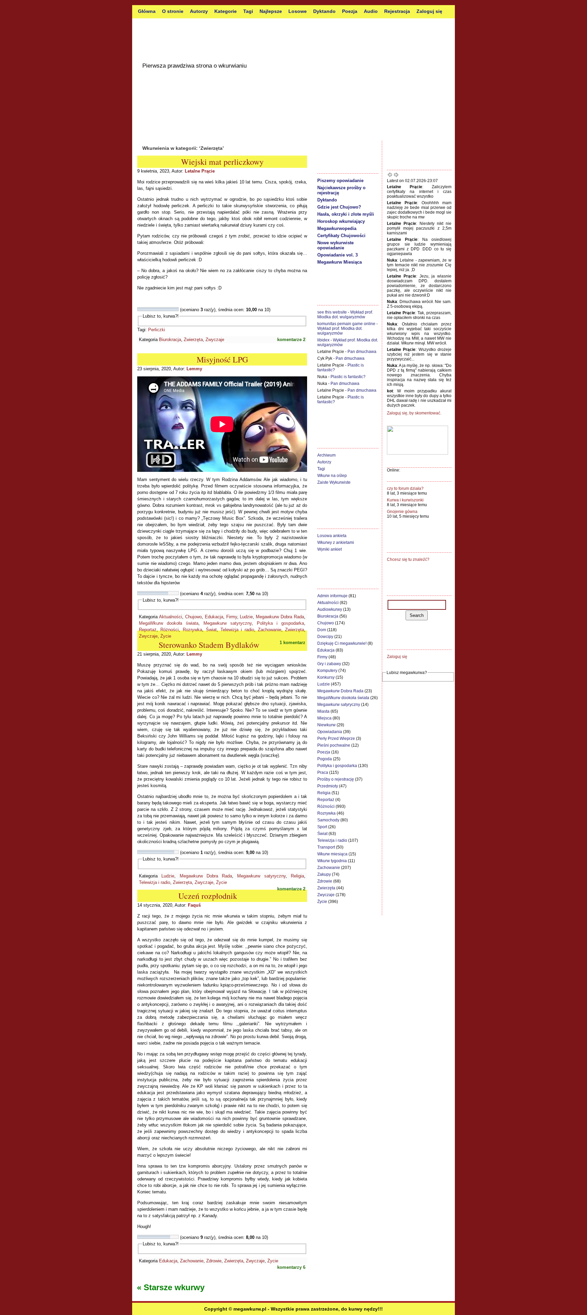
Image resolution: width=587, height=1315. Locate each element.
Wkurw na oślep (332, 475)
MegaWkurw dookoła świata (168, 623)
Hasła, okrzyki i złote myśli (345, 214)
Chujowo (193, 616)
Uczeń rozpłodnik (207, 895)
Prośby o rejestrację (335, 779)
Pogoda (324, 759)
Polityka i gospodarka (280, 623)
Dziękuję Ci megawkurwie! (342, 643)
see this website (332, 312)
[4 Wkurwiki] (152, 309)
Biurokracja (170, 339)
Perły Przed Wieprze (336, 738)
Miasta (323, 711)
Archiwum (326, 455)
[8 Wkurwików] (168, 309)
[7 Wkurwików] (164, 309)
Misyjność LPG (222, 359)
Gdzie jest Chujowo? (339, 207)
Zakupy (324, 874)
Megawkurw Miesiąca (339, 262)
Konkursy (326, 677)
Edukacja (214, 616)
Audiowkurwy (329, 609)
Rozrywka (192, 629)
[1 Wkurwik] (140, 309)
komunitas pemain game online (346, 323)
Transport (326, 847)
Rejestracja (397, 11)
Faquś (194, 905)
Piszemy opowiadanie (340, 180)
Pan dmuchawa (362, 351)
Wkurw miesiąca (332, 854)
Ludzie (246, 616)
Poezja (349, 11)
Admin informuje (332, 595)
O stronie (172, 11)
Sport (322, 826)
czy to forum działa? (405, 488)
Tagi (248, 11)
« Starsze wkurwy (170, 1287)
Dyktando (324, 11)
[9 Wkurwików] (172, 309)
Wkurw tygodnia (332, 860)
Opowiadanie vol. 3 (337, 254)
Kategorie (225, 11)
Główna (147, 11)
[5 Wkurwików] (156, 309)
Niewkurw (326, 725)
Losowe (297, 11)
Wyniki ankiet (329, 549)
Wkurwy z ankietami (335, 542)
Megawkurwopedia (336, 228)
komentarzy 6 (291, 1267)
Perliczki (156, 329)
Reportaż (148, 629)
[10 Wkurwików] (176, 309)
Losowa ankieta (331, 535)
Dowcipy (325, 636)
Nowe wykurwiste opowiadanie (335, 245)
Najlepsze (271, 11)
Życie (165, 636)
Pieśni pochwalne (333, 745)
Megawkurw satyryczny (227, 623)
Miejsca (324, 718)
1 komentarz (292, 642)
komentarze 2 (291, 339)
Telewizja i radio (237, 629)
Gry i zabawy (329, 663)
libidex (323, 340)
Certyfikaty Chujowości (341, 235)
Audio (371, 11)
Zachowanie (269, 629)
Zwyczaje (215, 339)
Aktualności (170, 616)
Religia (297, 875)
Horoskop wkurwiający (341, 221)
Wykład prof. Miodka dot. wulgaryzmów (345, 314)
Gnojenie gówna (402, 511)
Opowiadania (329, 731)
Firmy (231, 616)
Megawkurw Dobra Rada (280, 616)
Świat (211, 629)
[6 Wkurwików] (160, 309)
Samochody (328, 820)
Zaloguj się (429, 11)
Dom (321, 629)
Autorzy (199, 11)
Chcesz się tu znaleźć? (408, 559)
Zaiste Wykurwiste (334, 482)
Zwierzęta (193, 339)
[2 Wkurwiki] (144, 309)
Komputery (327, 670)
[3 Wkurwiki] (148, 309)
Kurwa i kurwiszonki (405, 500)
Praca (322, 772)
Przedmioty (327, 786)
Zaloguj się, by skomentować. (414, 413)
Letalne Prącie (200, 171)
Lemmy (194, 368)
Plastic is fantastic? (348, 376)
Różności (169, 629)
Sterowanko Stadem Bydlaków (209, 644)
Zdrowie (213, 1260)
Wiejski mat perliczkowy (222, 161)
